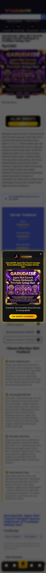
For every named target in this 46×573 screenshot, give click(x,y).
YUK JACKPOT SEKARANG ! (23, 316)
